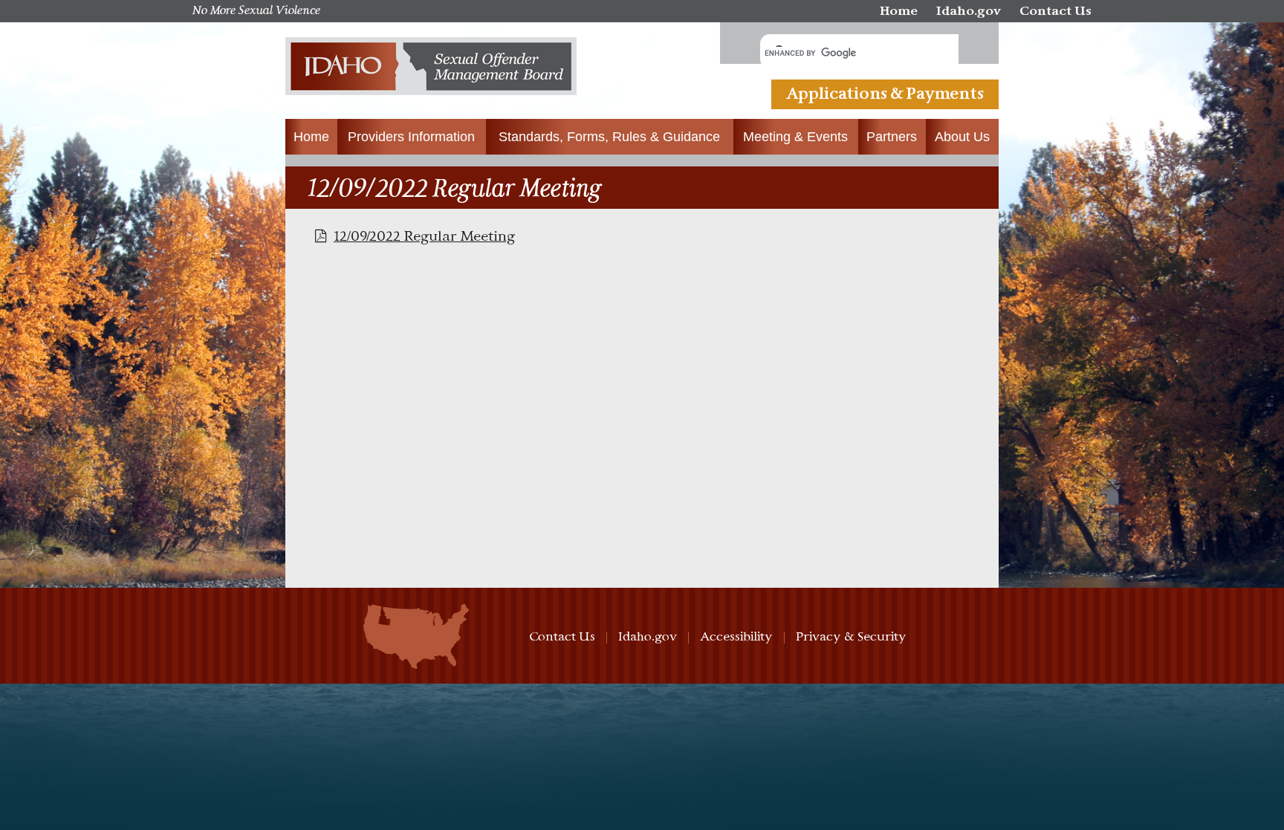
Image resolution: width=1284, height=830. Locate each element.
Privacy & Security (851, 637)
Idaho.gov (968, 11)
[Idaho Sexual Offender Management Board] (431, 70)
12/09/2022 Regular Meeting (424, 236)
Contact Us (1055, 11)
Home (899, 11)
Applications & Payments (885, 94)
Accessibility (736, 637)
